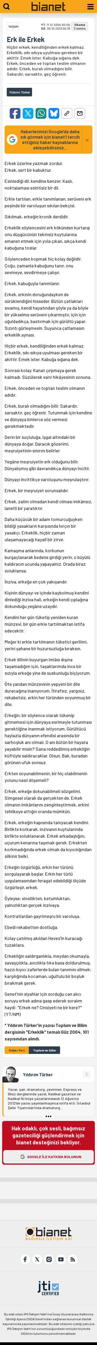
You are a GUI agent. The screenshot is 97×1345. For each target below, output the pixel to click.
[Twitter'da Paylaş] (28, 113)
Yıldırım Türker (38, 1074)
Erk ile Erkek (26, 39)
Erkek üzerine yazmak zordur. (48, 600)
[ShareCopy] (66, 113)
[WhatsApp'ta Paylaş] (41, 113)
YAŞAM (13, 26)
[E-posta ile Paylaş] (79, 113)
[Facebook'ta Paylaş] (15, 113)
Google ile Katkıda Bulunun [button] (54, 1156)
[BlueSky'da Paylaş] (53, 113)
